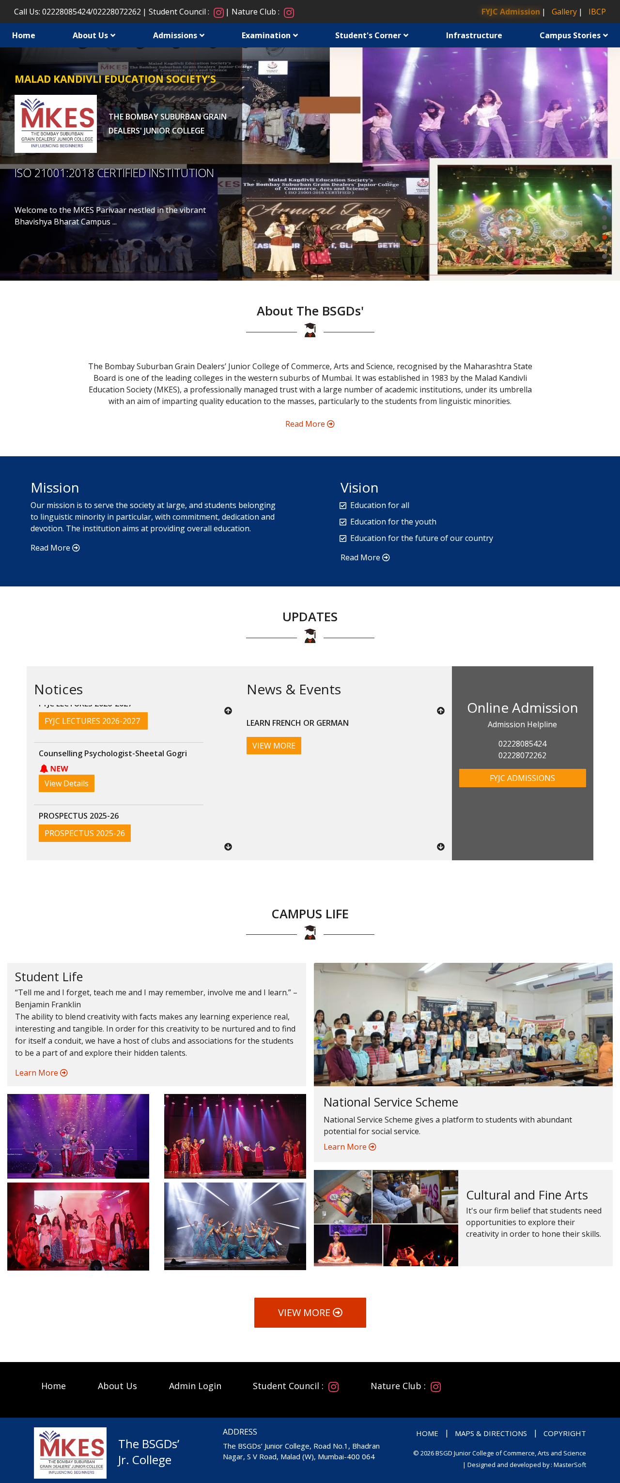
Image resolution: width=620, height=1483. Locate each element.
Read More (306, 424)
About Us (90, 35)
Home (23, 35)
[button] (604, 198)
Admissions (175, 35)
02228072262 (117, 11)
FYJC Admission (510, 11)
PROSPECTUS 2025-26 (85, 797)
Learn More (37, 1072)
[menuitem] (23, 35)
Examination (266, 35)
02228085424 (66, 11)
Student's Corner (368, 35)
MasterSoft (570, 1464)
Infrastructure (474, 35)
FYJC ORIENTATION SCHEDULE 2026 (112, 846)
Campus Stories (570, 35)
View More (305, 1312)
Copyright (564, 1433)
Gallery (564, 11)
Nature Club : (256, 11)
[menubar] (310, 35)
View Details (67, 747)
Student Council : (180, 11)
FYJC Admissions (522, 778)
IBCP (597, 11)
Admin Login (195, 1386)
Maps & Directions (491, 1433)
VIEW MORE (273, 745)
